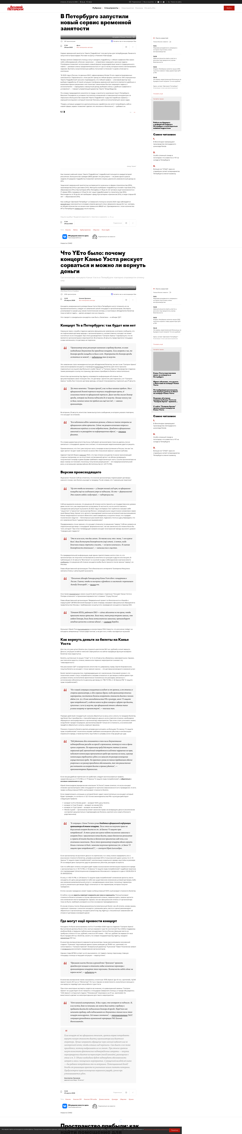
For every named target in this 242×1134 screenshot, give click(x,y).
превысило (79, 208)
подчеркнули (97, 357)
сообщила (64, 562)
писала (93, 584)
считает (107, 621)
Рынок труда (105, 230)
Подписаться (136, 2)
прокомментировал (120, 1015)
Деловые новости (104, 1099)
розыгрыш (99, 367)
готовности (66, 949)
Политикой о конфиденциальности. (156, 1129)
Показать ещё (158, 94)
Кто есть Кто (149, 8)
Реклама (139, 8)
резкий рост (65, 204)
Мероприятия (127, 8)
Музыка (131, 1099)
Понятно (174, 1130)
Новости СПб (77, 1099)
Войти (229, 8)
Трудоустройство (85, 230)
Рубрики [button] (97, 8)
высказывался (83, 629)
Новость (68, 230)
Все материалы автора (85, 47)
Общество (96, 230)
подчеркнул (89, 972)
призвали (122, 431)
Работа (75, 230)
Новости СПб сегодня (90, 1099)
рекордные (64, 938)
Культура (115, 1099)
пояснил (82, 455)
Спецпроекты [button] (111, 8)
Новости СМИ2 (66, 243)
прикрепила (74, 594)
